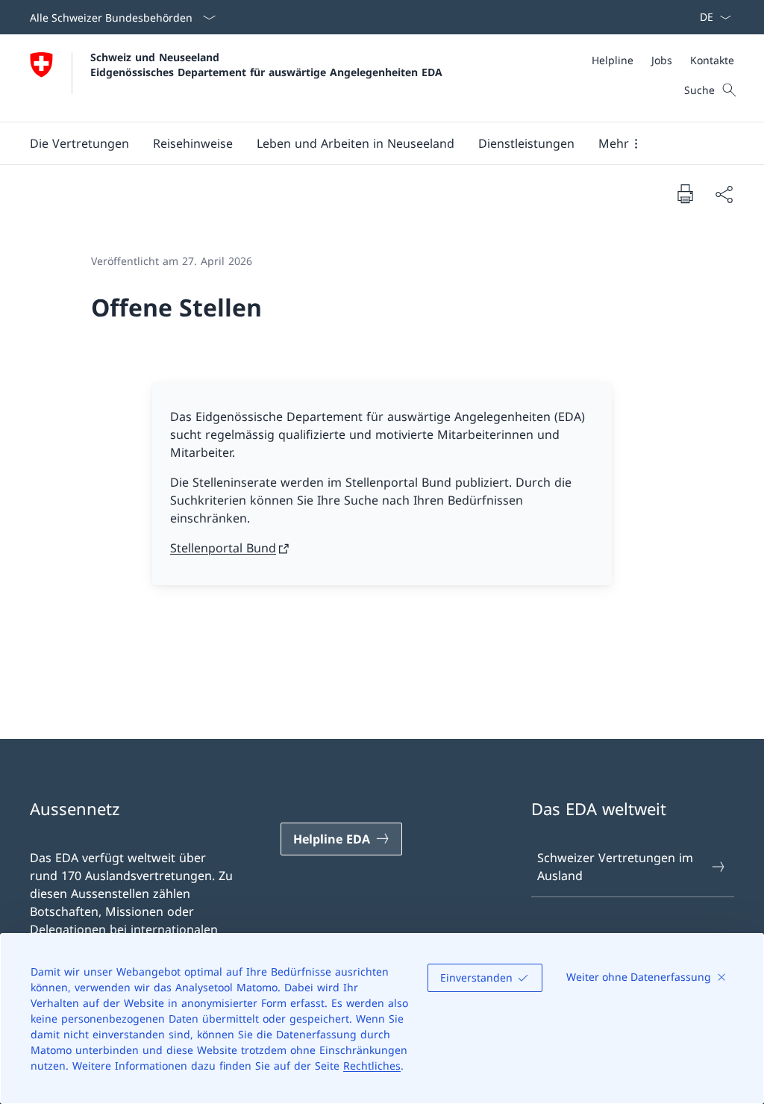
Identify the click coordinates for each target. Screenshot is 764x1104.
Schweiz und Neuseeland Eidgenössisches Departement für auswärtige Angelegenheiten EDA (266, 64)
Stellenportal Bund (223, 548)
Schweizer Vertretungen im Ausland (615, 866)
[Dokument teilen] (723, 194)
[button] (79, 143)
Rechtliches (372, 1065)
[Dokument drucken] (685, 193)
